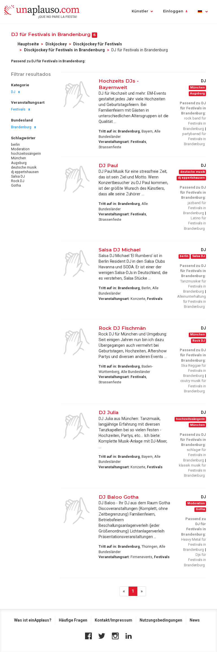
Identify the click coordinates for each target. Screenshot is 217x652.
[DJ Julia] (76, 426)
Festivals (18, 109)
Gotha (16, 185)
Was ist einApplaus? (32, 620)
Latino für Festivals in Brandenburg (195, 223)
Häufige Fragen (73, 620)
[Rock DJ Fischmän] (76, 342)
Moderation (20, 149)
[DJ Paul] (76, 179)
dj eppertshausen (25, 172)
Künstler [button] (140, 11)
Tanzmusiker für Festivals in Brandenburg (193, 286)
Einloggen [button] (173, 11)
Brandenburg (21, 127)
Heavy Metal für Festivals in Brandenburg (193, 544)
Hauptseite (28, 44)
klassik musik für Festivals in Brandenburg (192, 470)
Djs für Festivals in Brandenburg (195, 559)
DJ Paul (108, 165)
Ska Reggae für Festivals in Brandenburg (193, 370)
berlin (15, 145)
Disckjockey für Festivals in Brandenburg (64, 50)
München (18, 158)
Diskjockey (56, 44)
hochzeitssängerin (26, 154)
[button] (202, 11)
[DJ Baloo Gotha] (76, 510)
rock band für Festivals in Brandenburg (194, 123)
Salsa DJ (18, 176)
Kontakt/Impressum (113, 620)
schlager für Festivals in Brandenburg (194, 455)
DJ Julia (108, 412)
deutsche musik (23, 167)
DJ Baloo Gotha (118, 497)
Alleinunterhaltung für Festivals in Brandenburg (191, 301)
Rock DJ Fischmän (122, 328)
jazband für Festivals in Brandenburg (194, 208)
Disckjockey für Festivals (97, 44)
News (195, 620)
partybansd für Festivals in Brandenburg (194, 139)
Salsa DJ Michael (120, 250)
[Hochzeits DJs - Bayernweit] (76, 94)
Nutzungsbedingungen (161, 620)
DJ (13, 92)
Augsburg (19, 163)
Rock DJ (17, 181)
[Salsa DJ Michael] (76, 263)
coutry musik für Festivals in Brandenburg (193, 386)
